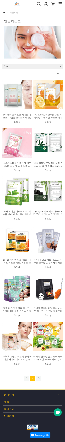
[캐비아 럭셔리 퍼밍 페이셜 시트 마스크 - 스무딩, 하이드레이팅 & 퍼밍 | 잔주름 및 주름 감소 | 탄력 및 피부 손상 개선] (48, 288)
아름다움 (14, 12)
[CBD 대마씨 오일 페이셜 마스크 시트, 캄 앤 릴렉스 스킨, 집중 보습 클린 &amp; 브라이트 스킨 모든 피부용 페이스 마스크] (48, 143)
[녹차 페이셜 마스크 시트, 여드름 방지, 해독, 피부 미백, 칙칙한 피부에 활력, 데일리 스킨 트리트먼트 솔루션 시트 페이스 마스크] (17, 191)
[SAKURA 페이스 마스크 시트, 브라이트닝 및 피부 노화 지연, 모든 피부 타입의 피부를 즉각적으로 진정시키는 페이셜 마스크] (17, 143)
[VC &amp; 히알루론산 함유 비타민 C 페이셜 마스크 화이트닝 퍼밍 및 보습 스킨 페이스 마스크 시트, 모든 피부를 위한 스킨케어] (48, 94)
